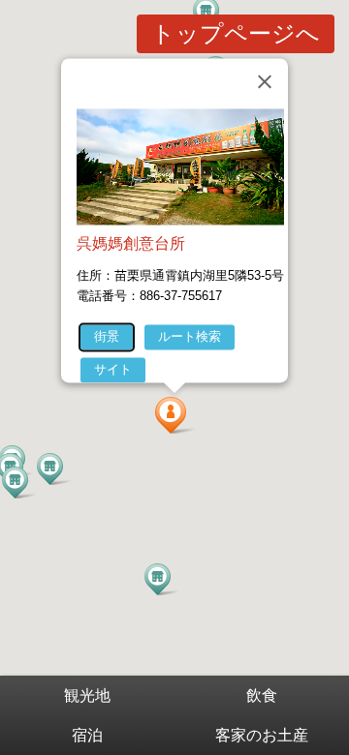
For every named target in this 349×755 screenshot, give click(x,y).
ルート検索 (189, 336)
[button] (174, 415)
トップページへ (235, 33)
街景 (106, 336)
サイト (113, 369)
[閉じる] (264, 81)
